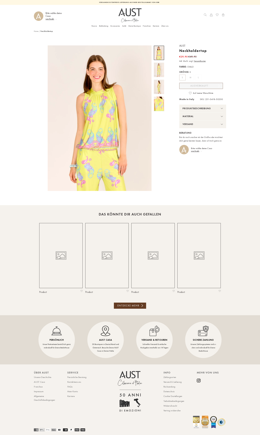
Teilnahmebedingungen (173, 401)
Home (36, 31)
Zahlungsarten (169, 377)
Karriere (156, 26)
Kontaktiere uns (74, 382)
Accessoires (115, 26)
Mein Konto (72, 391)
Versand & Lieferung (172, 382)
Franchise (147, 26)
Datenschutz (169, 391)
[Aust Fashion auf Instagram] (199, 380)
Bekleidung (103, 26)
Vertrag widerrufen (172, 410)
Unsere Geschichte (42, 377)
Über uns (164, 26)
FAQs (70, 386)
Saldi (124, 26)
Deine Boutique (135, 26)
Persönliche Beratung (77, 377)
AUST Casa (39, 382)
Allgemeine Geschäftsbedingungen (44, 398)
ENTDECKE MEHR (128, 305)
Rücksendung (169, 386)
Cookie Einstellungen (172, 396)
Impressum (38, 391)
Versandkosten (200, 61)
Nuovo (94, 26)
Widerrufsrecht (170, 405)
